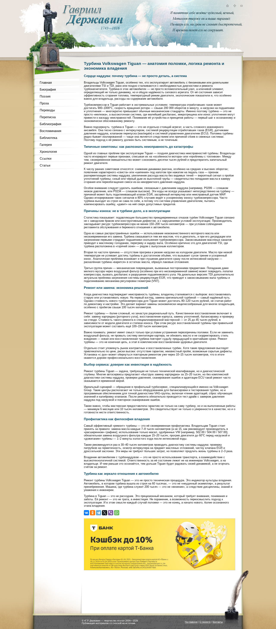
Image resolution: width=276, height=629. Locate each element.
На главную (191, 622)
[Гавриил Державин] (92, 25)
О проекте (205, 622)
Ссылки (45, 158)
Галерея (46, 144)
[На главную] (227, 6)
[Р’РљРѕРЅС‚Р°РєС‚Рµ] (86, 512)
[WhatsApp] (116, 512)
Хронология (48, 151)
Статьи (45, 165)
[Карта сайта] (234, 6)
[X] (104, 512)
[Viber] (110, 512)
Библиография (50, 124)
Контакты (218, 622)
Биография (48, 89)
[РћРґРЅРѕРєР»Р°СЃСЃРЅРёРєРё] (92, 512)
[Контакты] (241, 6)
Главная (46, 82)
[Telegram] (98, 512)
